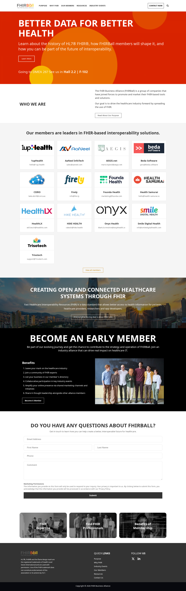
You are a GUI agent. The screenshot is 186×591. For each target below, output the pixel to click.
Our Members (67, 5)
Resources (82, 5)
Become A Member (33, 400)
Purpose (43, 5)
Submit (93, 495)
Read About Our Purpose (108, 115)
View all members (93, 270)
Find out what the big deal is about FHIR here (93, 317)
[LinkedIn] (139, 559)
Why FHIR (54, 5)
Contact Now (155, 5)
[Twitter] (133, 559)
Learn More (26, 58)
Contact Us (98, 577)
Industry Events (97, 5)
